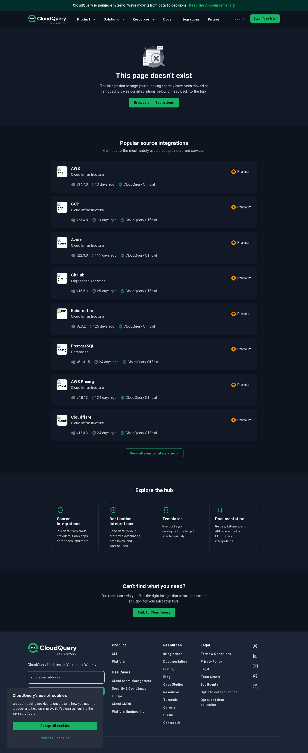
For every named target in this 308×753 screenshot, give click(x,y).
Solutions (111, 19)
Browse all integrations (154, 102)
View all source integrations (154, 453)
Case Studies (173, 684)
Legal (205, 669)
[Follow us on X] (255, 646)
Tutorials (170, 700)
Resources (141, 19)
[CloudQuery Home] (47, 19)
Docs (167, 19)
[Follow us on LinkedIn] (255, 656)
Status (168, 715)
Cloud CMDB (121, 704)
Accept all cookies (55, 726)
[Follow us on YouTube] (255, 666)
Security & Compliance (129, 688)
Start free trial (265, 18)
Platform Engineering (128, 711)
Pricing (213, 19)
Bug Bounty (209, 684)
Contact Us (172, 723)
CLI (114, 654)
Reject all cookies (55, 738)
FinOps (117, 696)
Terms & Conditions (216, 654)
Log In (239, 18)
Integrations (190, 19)
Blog (166, 677)
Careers (169, 707)
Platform (119, 661)
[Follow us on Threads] (255, 676)
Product (83, 19)
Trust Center (211, 677)
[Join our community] (255, 687)
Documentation (175, 661)
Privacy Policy (211, 661)
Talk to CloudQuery (154, 612)
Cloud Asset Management (131, 681)
